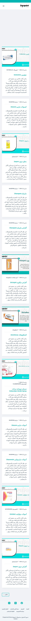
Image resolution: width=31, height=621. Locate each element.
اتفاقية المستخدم (10, 611)
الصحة (27, 609)
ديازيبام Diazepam (13, 102)
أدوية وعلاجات (15, 277)
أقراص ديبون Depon (20, 566)
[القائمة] (3, 6)
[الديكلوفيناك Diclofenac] (15, 316)
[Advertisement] (15, 25)
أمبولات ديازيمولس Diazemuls (16, 459)
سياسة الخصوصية (20, 611)
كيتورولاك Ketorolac (12, 70)
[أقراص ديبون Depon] (15, 548)
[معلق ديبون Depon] (15, 143)
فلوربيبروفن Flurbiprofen (20, 384)
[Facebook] (22, 603)
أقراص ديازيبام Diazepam (18, 228)
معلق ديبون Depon (20, 161)
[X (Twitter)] (15, 603)
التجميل (22, 609)
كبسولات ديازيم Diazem (19, 107)
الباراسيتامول (15, 156)
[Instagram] (9, 603)
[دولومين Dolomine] (15, 56)
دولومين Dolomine (20, 75)
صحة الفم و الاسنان (14, 609)
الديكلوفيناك (8, 277)
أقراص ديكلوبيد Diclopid (18, 282)
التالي (6, 594)
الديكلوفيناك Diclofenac (19, 335)
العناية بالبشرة (5, 609)
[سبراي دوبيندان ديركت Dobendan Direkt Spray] (15, 369)
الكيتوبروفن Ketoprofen (11, 509)
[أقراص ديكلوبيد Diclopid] (15, 264)
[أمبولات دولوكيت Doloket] (15, 496)
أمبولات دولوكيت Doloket (18, 514)
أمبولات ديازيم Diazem (19, 425)
